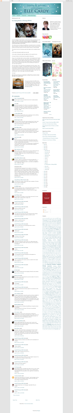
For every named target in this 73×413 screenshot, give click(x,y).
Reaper (54, 295)
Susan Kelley (52, 306)
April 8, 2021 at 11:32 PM (19, 302)
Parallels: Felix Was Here (46, 287)
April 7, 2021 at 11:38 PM (19, 134)
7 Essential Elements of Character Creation (50, 138)
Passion (59, 287)
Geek (49, 255)
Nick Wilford (17, 127)
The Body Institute (50, 308)
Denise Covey (17, 275)
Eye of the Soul (45, 250)
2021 (45, 149)
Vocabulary (57, 317)
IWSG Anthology (49, 267)
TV (57, 315)
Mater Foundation (45, 279)
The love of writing (53, 309)
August (46, 156)
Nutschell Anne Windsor (45, 285)
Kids (43, 272)
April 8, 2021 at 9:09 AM (19, 237)
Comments (54, 239)
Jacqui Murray (57, 269)
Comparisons (44, 240)
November (47, 152)
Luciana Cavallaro (18, 375)
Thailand (46, 308)
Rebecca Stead (57, 295)
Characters (50, 235)
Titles (55, 314)
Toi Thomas (17, 367)
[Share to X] (35, 92)
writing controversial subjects (57, 325)
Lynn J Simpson (18, 293)
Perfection (44, 289)
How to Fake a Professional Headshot (49, 136)
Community (59, 239)
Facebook (49, 250)
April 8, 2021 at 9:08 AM (19, 226)
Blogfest (51, 228)
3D (48, 218)
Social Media (48, 304)
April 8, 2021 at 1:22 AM (19, 164)
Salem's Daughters (45, 299)
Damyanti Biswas (44, 245)
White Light (53, 318)
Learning (47, 273)
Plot (60, 291)
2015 (45, 179)
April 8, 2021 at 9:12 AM (19, 255)
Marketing (56, 278)
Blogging (55, 228)
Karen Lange (52, 271)
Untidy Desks (47, 317)
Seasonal (57, 300)
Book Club (47, 229)
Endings (46, 249)
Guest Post (51, 257)
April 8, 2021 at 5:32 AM (19, 199)
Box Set (43, 230)
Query (51, 294)
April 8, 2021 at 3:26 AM (19, 192)
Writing (49, 324)
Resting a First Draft (45, 297)
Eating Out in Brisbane (54, 247)
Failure (53, 250)
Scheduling (56, 299)
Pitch (52, 290)
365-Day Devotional (45, 218)
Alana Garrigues (57, 219)
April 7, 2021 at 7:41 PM (19, 101)
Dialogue (43, 246)
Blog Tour (48, 228)
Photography (58, 289)
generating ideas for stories (54, 255)
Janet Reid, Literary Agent (56, 96)
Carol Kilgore (59, 231)
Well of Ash (47, 318)
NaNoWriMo (59, 282)
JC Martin (50, 270)
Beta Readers (53, 226)
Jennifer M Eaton (58, 270)
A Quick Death (54, 218)
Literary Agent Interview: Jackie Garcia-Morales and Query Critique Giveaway (56, 84)
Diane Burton (17, 328)
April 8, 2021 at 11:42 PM (19, 309)
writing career (44, 325)
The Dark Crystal (46, 309)
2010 (45, 186)
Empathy (43, 249)
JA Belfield (52, 269)
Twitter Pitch (47, 316)
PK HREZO (17, 186)
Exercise (59, 249)
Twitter (43, 316)
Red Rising (49, 296)
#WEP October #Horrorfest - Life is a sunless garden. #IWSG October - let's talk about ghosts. (47, 106)
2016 (45, 177)
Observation (51, 285)
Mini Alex (53, 280)
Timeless (52, 314)
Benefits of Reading (48, 226)
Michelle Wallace (18, 304)
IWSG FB (54, 267)
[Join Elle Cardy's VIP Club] (50, 38)
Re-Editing (47, 295)
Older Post (38, 400)
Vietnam (50, 317)
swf (54, 306)
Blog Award (44, 228)
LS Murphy (50, 276)
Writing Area (59, 324)
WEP (50, 318)
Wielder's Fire (52, 319)
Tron (55, 315)
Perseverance (49, 289)
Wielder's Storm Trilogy (31, 15)
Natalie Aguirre (17, 119)
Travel (51, 315)
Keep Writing (56, 271)
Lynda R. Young (55, 276)
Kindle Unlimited (48, 272)
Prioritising (46, 292)
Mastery (59, 278)
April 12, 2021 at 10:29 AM (19, 387)
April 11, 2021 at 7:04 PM (19, 381)
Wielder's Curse (47, 319)
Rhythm (43, 298)
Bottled (60, 229)
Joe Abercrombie (44, 271)
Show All (50, 114)
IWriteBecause (44, 267)
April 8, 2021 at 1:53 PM (19, 291)
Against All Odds (44, 219)
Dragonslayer (48, 247)
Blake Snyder (56, 227)
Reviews (52, 297)
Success (55, 305)
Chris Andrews (50, 236)
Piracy (50, 290)
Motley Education (55, 281)
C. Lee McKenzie (49, 231)
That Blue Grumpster (46, 95)
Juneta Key (49, 271)
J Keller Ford (59, 268)
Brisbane (51, 230)
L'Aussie (56, 272)
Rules (52, 298)
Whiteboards (56, 318)
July (45, 158)
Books (57, 229)
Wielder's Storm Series (46, 320)
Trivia (53, 315)
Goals (47, 256)
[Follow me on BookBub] (47, 38)
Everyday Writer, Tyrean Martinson (47, 82)
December (47, 150)
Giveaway (44, 256)
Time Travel (49, 314)
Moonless (44, 281)
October (46, 153)
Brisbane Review (55, 230)
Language (59, 272)
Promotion (57, 292)
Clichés (53, 237)
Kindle (45, 272)
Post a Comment (16, 395)
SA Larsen (59, 298)
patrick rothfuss (55, 288)
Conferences (54, 240)
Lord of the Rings (45, 276)
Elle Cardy (57, 248)
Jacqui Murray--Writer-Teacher (20, 179)
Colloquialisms (49, 239)
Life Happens (46, 112)
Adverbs (60, 218)
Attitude (58, 221)
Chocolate (45, 236)
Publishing (47, 294)
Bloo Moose (59, 228)
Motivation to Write (49, 281)
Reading (50, 295)
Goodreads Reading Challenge (53, 256)
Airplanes (53, 219)
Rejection (55, 296)
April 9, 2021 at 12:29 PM (19, 359)
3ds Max (51, 218)
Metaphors (59, 279)
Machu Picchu (49, 277)
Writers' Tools (44, 324)
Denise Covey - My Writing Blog (47, 103)
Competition (50, 240)
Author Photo (59, 222)
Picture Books (44, 290)
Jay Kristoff (46, 270)
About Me (18, 15)
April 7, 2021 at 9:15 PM (19, 111)
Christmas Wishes (46, 237)
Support (43, 306)
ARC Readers (54, 221)
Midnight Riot (50, 280)
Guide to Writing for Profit (49, 258)
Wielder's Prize (58, 319)
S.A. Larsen (55, 298)
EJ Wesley (53, 248)
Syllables (57, 306)
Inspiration (49, 266)
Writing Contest (49, 325)
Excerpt (56, 249)
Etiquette (54, 249)
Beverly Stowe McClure (45, 227)
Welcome (43, 318)
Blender (60, 227)
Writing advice (54, 324)
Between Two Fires (58, 226)
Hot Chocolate (56, 259)
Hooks (53, 259)
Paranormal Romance (54, 287)
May (45, 161)
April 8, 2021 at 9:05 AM (19, 216)
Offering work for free (56, 285)
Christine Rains (54, 236)
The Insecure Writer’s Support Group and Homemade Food (47, 90)
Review (50, 297)
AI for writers (49, 219)
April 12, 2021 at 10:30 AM (19, 392)
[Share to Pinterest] (37, 92)
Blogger (38, 410)
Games (43, 255)
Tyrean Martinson (52, 316)
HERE (31, 86)
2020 (45, 171)
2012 (45, 183)
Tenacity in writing (51, 307)
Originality (56, 286)
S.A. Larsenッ (17, 312)
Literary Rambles (56, 81)
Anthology (59, 220)
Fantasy (59, 250)
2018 (45, 174)
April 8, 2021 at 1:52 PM (19, 284)
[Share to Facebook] (36, 92)
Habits (54, 258)
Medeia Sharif (50, 279)
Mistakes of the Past (58, 280)
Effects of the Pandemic (48, 248)
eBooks (60, 247)
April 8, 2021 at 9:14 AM (19, 262)
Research (59, 296)
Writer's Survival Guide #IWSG (47, 128)
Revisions (56, 297)
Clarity (50, 237)
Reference (52, 296)
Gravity (47, 257)
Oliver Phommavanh (49, 286)
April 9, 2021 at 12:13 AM (19, 318)
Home (14, 15)
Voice (60, 317)
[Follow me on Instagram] (43, 38)
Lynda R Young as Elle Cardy (20, 201)
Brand (46, 230)
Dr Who (57, 246)
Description (54, 245)
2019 (45, 172)
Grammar (59, 256)
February (46, 167)
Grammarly (44, 257)
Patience (43, 288)
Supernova (59, 305)
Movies (59, 281)
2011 (45, 185)
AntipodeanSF (44, 221)
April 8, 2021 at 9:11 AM (19, 245)
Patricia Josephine (49, 288)
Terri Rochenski (56, 307)
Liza (15, 103)
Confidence (59, 240)
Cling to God (24, 15)
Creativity (52, 242)
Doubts (55, 246)
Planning (51, 291)
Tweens (60, 315)
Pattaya (60, 288)
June (46, 159)
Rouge (49, 298)
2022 (45, 147)
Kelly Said (59, 271)
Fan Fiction (56, 250)
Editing (43, 248)
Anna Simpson (50, 220)
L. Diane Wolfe (17, 113)
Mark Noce (48, 278)
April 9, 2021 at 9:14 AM (19, 326)
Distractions (51, 246)
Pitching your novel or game (57, 290)
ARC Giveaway (49, 221)
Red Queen (46, 296)
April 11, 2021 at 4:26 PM (19, 373)
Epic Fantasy (50, 249)
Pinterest (48, 290)
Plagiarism (47, 291)
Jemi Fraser (17, 137)
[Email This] (33, 92)
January (46, 169)
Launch (43, 273)
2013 (45, 182)
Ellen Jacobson (18, 149)
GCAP (46, 255)
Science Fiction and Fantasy (50, 300)
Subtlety (52, 305)
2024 (45, 144)
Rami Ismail (44, 295)
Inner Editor (44, 264)
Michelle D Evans (45, 280)
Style (50, 305)
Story (58, 304)
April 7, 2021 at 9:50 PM (19, 125)
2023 (45, 146)
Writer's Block (49, 323)
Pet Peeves (54, 289)
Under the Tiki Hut (47, 111)
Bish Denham (52, 227)
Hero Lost (47, 259)
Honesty (50, 259)
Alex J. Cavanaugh (18, 98)
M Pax (46, 277)
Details (60, 245)
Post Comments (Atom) (29, 403)
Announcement (54, 220)
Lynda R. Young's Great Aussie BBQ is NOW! (50, 122)
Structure (46, 305)
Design (58, 245)
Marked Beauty (52, 278)
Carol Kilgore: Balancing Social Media (49, 134)
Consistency (44, 241)
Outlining (59, 286)
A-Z (57, 218)
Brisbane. (59, 230)
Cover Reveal (58, 241)
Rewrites (59, 297)
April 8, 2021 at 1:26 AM (19, 177)
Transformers (48, 315)
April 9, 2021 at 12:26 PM (19, 342)
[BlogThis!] (34, 92)
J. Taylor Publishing (46, 269)
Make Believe (55, 277)
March (46, 166)
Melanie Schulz (55, 279)
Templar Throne (46, 307)
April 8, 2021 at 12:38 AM (19, 155)
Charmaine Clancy (55, 235)
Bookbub (54, 229)
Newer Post (15, 400)
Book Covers (51, 229)
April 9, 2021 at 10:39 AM (19, 335)
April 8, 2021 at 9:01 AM (19, 204)
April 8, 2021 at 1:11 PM (19, 279)
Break (49, 230)
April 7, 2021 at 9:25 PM (19, 117)
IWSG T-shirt (52, 268)
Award (43, 223)
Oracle (53, 286)
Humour (46, 261)
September (47, 155)
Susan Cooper (48, 306)
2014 (45, 180)
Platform (54, 291)
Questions (53, 294)
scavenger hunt (51, 299)
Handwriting (56, 258)
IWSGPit (55, 268)
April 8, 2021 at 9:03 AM (19, 209)
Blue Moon (43, 229)
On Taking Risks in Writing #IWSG (50, 164)
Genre (60, 255)
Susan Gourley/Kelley (19, 320)
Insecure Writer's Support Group (56, 90)
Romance (47, 298)
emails (60, 248)
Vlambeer (53, 317)
